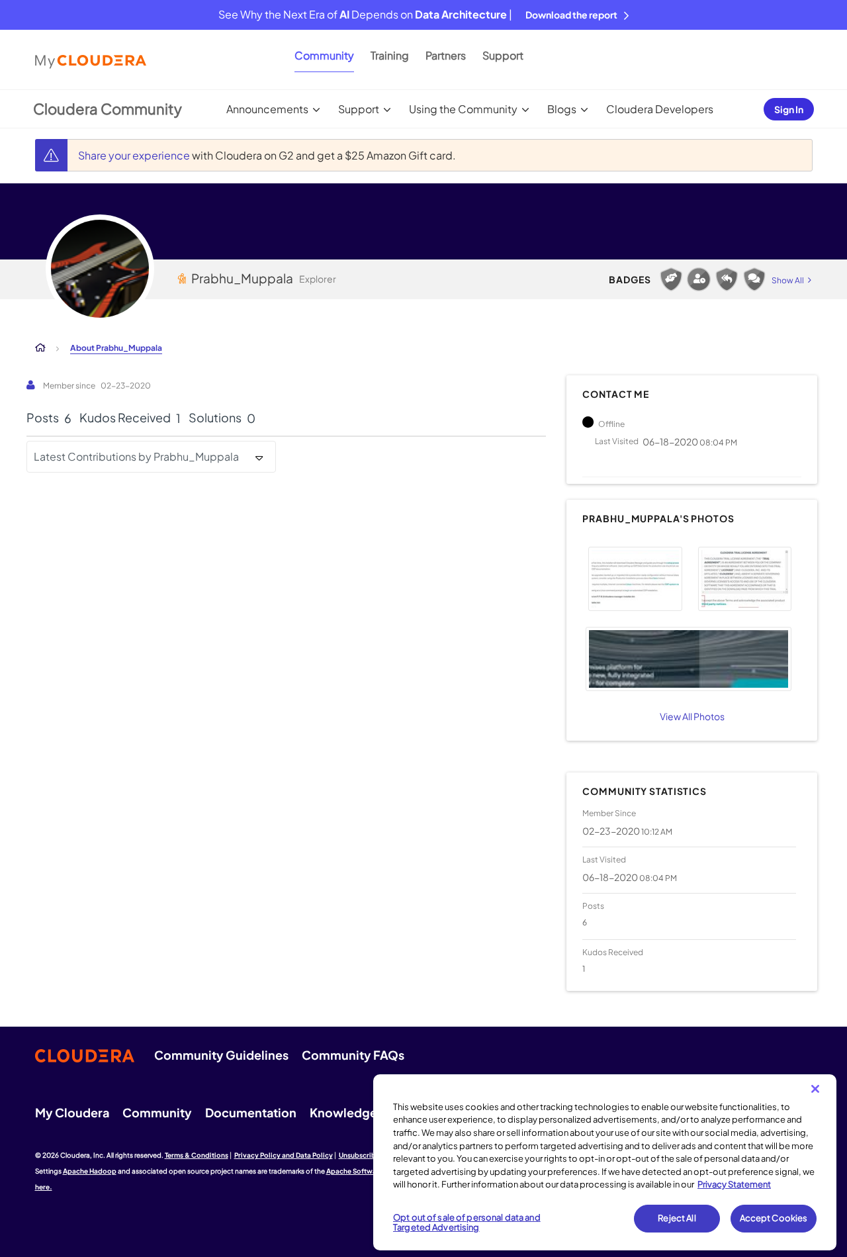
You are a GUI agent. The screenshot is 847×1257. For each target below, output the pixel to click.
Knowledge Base (358, 1112)
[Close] (815, 1088)
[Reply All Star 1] (726, 279)
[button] (635, 578)
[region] (604, 1162)
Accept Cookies (774, 1218)
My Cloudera (72, 1112)
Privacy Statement (734, 1184)
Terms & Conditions (196, 1155)
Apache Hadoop (89, 1171)
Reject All (676, 1218)
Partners (445, 55)
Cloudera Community (107, 108)
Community (324, 55)
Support (502, 55)
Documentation (250, 1112)
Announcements (267, 109)
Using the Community (463, 109)
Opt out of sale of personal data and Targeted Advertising (467, 1222)
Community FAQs (353, 1054)
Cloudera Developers (659, 109)
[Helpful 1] (671, 279)
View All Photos (692, 716)
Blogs (561, 109)
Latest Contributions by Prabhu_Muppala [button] (136, 456)
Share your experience (135, 155)
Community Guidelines (221, 1054)
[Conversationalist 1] (754, 279)
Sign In (788, 109)
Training (390, 55)
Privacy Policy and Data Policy (283, 1155)
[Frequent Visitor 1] (699, 279)
